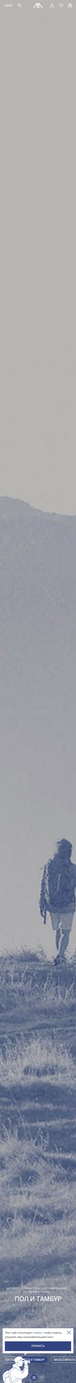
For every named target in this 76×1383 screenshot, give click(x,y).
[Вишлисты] (61, 5)
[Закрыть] (69, 1332)
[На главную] (38, 5)
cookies (37, 1332)
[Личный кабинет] (52, 5)
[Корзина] (70, 5)
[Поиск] (19, 5)
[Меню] (8, 5)
